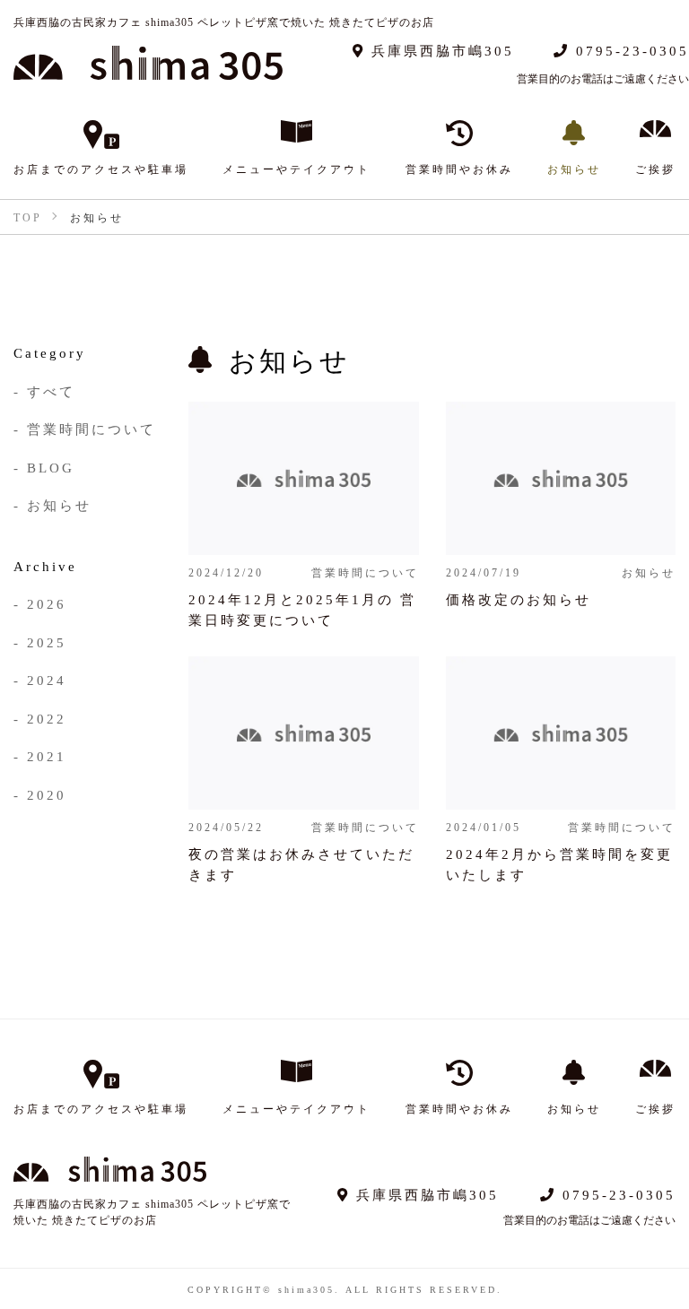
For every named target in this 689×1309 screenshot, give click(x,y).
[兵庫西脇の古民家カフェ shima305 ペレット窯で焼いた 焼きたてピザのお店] (148, 63)
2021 (46, 755)
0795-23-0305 (629, 49)
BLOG (50, 466)
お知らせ (59, 504)
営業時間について (91, 428)
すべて (51, 390)
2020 (46, 794)
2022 (46, 717)
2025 (46, 641)
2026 (46, 603)
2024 (46, 679)
